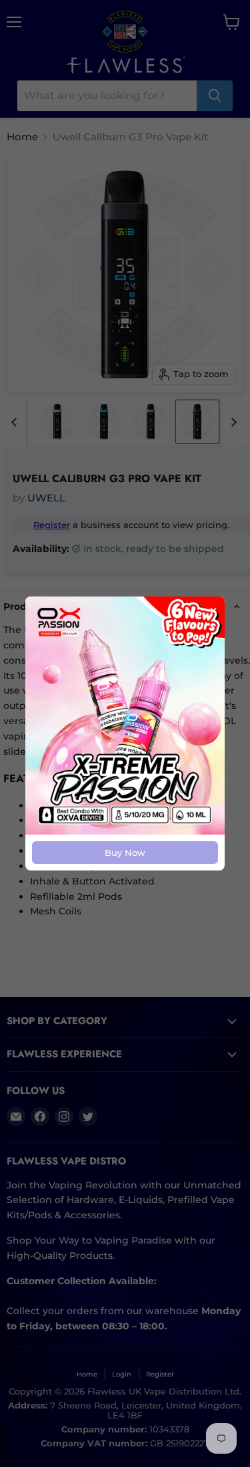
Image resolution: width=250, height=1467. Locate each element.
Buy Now (125, 852)
